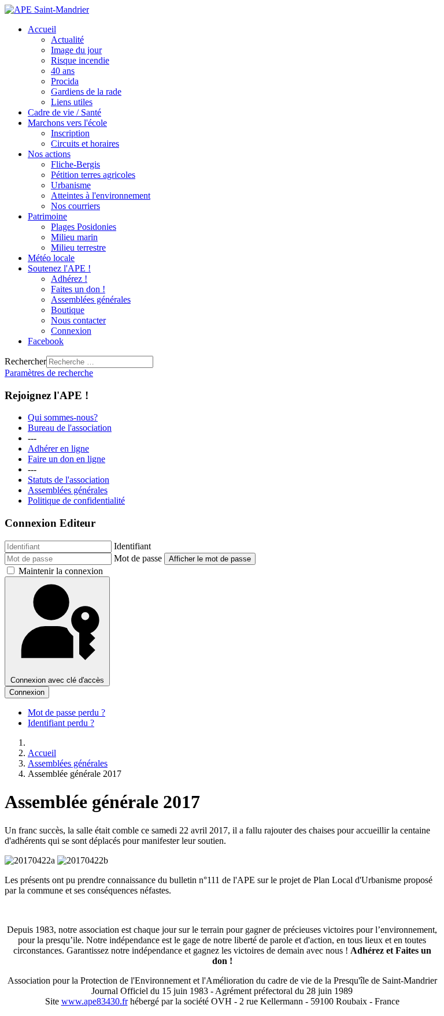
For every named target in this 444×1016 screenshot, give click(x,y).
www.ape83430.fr (94, 1001)
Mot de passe (138, 558)
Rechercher (25, 361)
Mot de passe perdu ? (66, 712)
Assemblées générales (68, 490)
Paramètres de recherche (49, 373)
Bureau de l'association (70, 428)
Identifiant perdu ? (61, 723)
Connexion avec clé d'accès (57, 680)
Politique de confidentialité (76, 500)
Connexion (27, 692)
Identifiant (132, 546)
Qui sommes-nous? (63, 417)
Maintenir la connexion (60, 571)
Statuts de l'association (68, 480)
